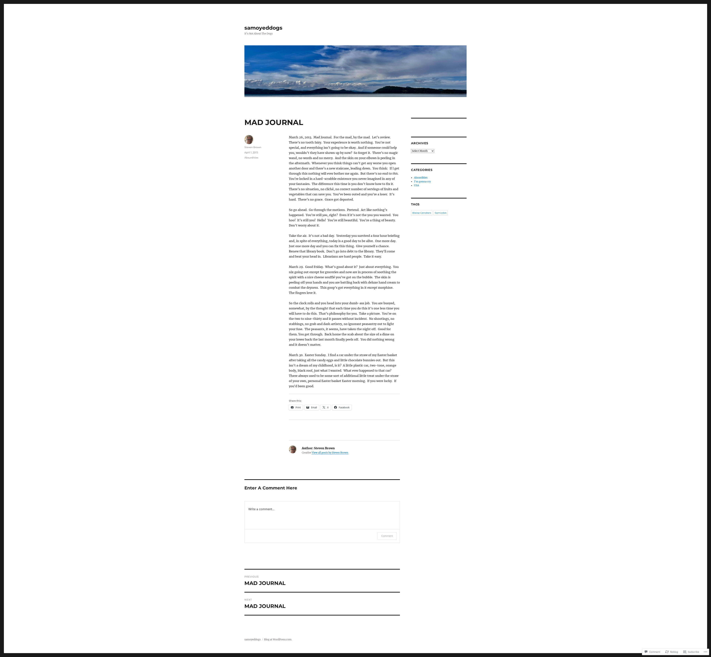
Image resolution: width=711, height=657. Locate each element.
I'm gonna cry (422, 181)
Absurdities (251, 157)
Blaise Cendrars (421, 212)
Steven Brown (252, 147)
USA (416, 185)
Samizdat (440, 212)
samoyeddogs (263, 28)
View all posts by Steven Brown (330, 452)
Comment (387, 535)
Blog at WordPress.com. (278, 639)
